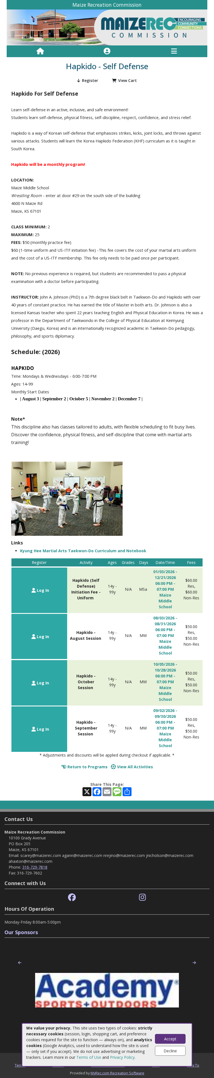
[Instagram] (142, 897)
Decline (170, 1050)
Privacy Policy (122, 1057)
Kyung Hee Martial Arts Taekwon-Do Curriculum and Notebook (83, 550)
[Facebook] (72, 897)
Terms (20, 1065)
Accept (170, 1038)
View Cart (127, 80)
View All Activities (134, 766)
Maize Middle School (165, 600)
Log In (42, 590)
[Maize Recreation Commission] (107, 27)
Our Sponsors (21, 932)
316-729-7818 (34, 867)
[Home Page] (40, 51)
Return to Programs (87, 766)
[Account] (107, 51)
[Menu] (174, 51)
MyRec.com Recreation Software (117, 1072)
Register (90, 80)
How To (193, 1065)
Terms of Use (88, 1057)
